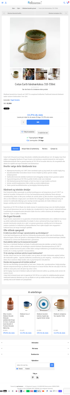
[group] (10, 304)
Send (52, 365)
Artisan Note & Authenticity (30, 149)
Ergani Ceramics (15, 100)
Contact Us (54, 149)
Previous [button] (11, 74)
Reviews (44, 149)
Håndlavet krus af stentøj (24, 315)
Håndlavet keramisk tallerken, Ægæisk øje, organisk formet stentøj (43, 316)
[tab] (15, 148)
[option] (15, 74)
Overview (16, 149)
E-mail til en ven (43, 133)
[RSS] (37, 377)
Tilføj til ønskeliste (29, 132)
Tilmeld (20, 369)
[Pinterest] (33, 377)
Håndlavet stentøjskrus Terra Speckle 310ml (60, 315)
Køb (38, 122)
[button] (9, 310)
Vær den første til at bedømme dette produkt (35, 89)
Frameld (27, 369)
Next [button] (58, 74)
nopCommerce (19, 386)
